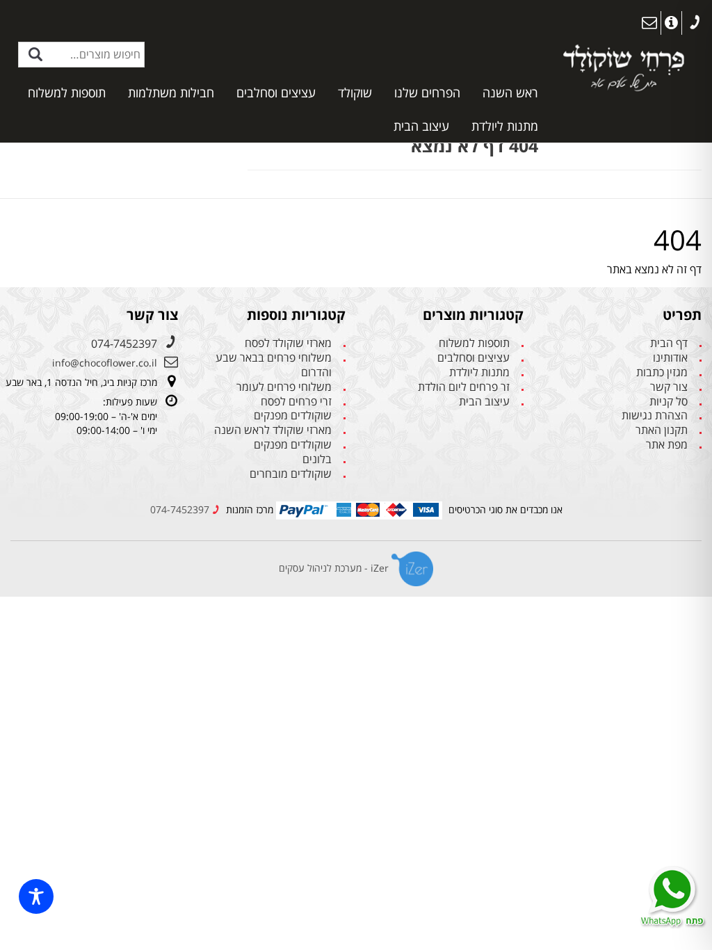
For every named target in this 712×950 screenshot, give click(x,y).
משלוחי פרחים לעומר (284, 387)
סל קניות (668, 401)
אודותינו (670, 358)
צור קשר (669, 387)
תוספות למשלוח (67, 92)
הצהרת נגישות (655, 415)
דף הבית (669, 343)
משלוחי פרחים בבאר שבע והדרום (274, 365)
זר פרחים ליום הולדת (464, 387)
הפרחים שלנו (427, 92)
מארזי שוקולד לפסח (288, 343)
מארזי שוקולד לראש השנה (273, 430)
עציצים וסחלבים (276, 92)
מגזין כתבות (662, 372)
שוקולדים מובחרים (291, 474)
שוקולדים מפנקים (293, 415)
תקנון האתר (662, 430)
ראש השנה (510, 92)
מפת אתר (667, 444)
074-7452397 (124, 343)
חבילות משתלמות (171, 92)
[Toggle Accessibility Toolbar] (36, 896)
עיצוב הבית (421, 126)
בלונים (317, 459)
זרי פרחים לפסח (296, 401)
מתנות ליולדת (504, 126)
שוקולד (355, 92)
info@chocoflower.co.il (104, 362)
